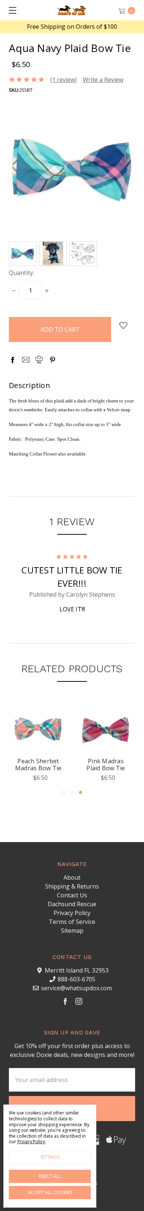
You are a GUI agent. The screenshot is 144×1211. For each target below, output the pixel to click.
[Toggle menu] (10, 10)
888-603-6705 (76, 979)
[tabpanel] (106, 743)
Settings (50, 1157)
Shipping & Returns (72, 886)
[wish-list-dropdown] (123, 325)
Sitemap (72, 930)
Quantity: (21, 273)
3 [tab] (80, 792)
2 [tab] (72, 792)
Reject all (50, 1176)
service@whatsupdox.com (76, 988)
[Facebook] (12, 359)
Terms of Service (72, 922)
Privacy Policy (72, 913)
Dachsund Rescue (72, 904)
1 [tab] (63, 792)
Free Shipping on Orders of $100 (72, 26)
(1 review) (63, 80)
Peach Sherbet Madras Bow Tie (38, 764)
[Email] (26, 359)
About (72, 877)
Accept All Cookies (50, 1192)
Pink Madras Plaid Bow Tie (105, 764)
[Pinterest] (52, 359)
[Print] (39, 359)
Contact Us (72, 895)
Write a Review (103, 80)
